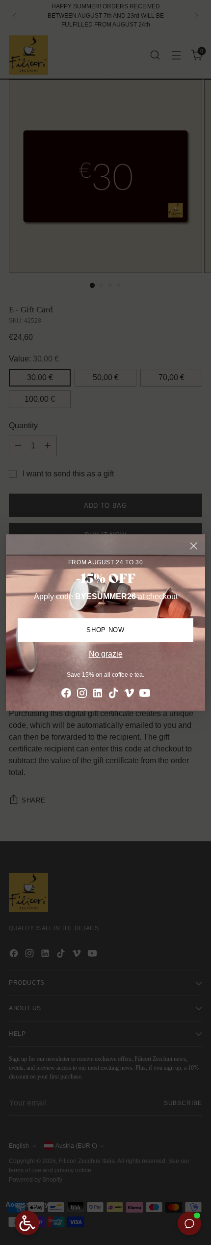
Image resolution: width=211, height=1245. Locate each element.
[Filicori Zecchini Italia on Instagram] (82, 694)
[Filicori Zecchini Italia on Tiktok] (113, 694)
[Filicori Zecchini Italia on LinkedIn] (98, 694)
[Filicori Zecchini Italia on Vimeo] (129, 694)
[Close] (193, 545)
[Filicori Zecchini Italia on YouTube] (145, 694)
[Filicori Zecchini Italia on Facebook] (66, 694)
